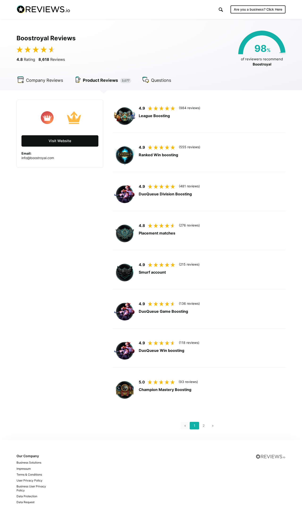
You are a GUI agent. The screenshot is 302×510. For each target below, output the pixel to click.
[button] (221, 9)
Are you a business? (258, 9)
